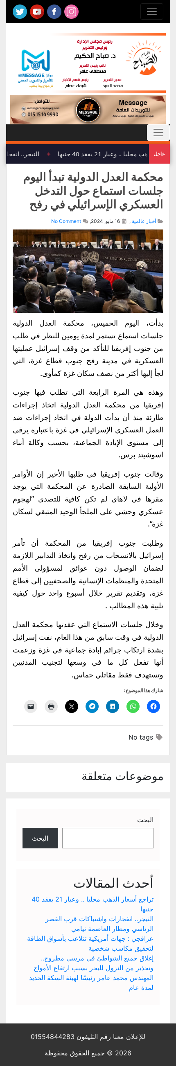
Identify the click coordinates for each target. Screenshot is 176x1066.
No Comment (66, 221)
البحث (145, 820)
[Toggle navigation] (151, 11)
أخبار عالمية (144, 221)
